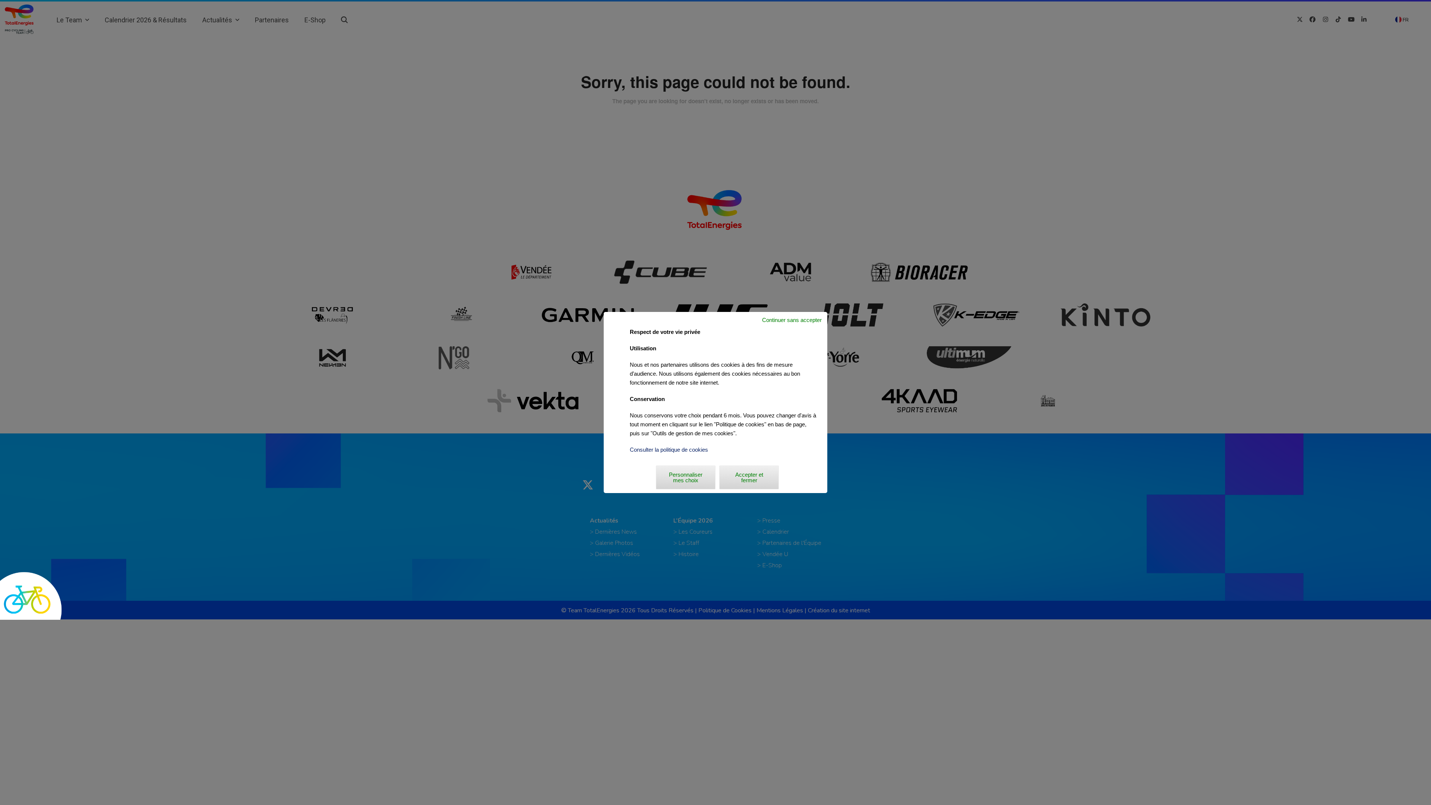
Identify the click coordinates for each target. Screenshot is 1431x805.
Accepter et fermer (749, 477)
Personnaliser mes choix (685, 477)
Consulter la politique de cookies (669, 449)
